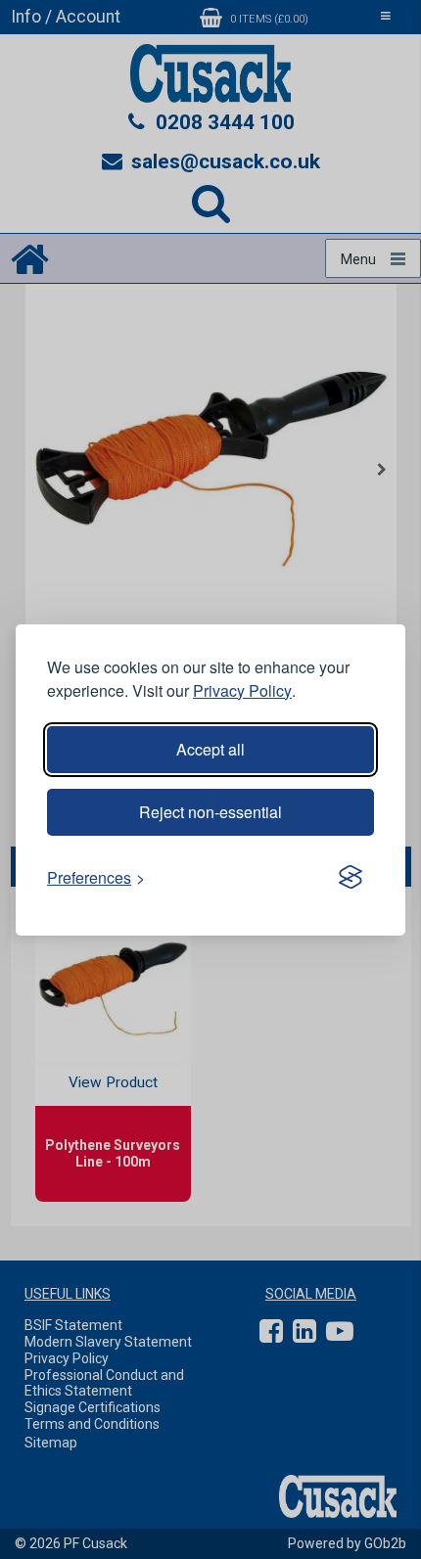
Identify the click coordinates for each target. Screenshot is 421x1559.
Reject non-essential (210, 812)
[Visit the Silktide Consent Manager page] (350, 877)
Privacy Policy (242, 690)
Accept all (210, 749)
